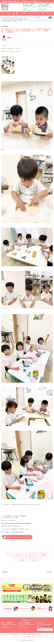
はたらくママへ (3, 14)
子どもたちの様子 (14, 17)
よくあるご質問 (42, 14)
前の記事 (5, 572)
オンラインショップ (35, 14)
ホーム (3, 17)
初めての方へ (9, 14)
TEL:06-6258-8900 (27, 5)
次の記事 (49, 572)
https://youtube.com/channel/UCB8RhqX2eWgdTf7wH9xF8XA (16, 523)
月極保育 (17, 14)
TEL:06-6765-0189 (42, 5)
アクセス (29, 14)
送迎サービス (25, 14)
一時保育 (13, 14)
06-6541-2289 (42, 627)
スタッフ (20, 14)
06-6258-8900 (6, 627)
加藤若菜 (9, 37)
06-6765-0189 (24, 627)
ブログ (52, 14)
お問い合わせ (48, 14)
